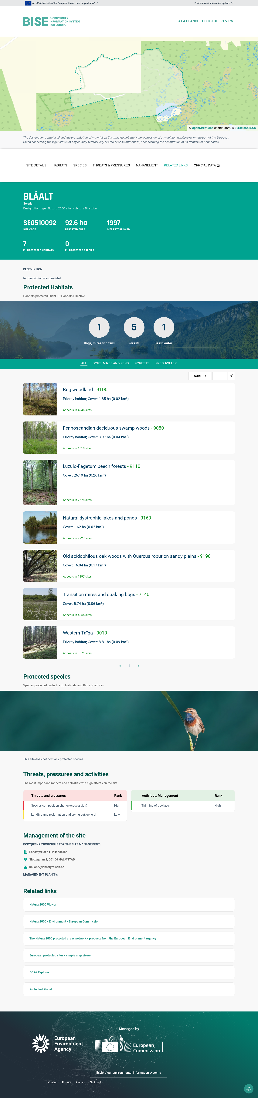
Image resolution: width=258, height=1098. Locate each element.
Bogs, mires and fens (111, 363)
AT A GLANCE (188, 21)
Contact (53, 1082)
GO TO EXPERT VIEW (217, 21)
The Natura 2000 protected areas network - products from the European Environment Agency (92, 938)
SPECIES (80, 165)
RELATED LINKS (176, 165)
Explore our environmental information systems (128, 1072)
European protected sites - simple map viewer (60, 955)
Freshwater (166, 363)
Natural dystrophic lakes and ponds (107, 518)
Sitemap (80, 1082)
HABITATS (60, 165)
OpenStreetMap (202, 128)
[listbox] (61, 3)
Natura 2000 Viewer (42, 904)
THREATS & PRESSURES (111, 165)
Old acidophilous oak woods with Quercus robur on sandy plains (137, 556)
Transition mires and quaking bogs (106, 594)
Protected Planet (40, 989)
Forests (142, 363)
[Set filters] (231, 376)
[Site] (99, 21)
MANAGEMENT (147, 165)
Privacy (66, 1082)
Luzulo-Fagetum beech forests (101, 466)
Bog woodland (85, 389)
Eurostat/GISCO (245, 128)
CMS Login (96, 1082)
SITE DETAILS (36, 165)
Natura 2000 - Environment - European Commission (64, 921)
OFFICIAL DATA (205, 165)
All (84, 363)
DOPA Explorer (39, 972)
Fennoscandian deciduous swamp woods (113, 428)
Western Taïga (85, 633)
